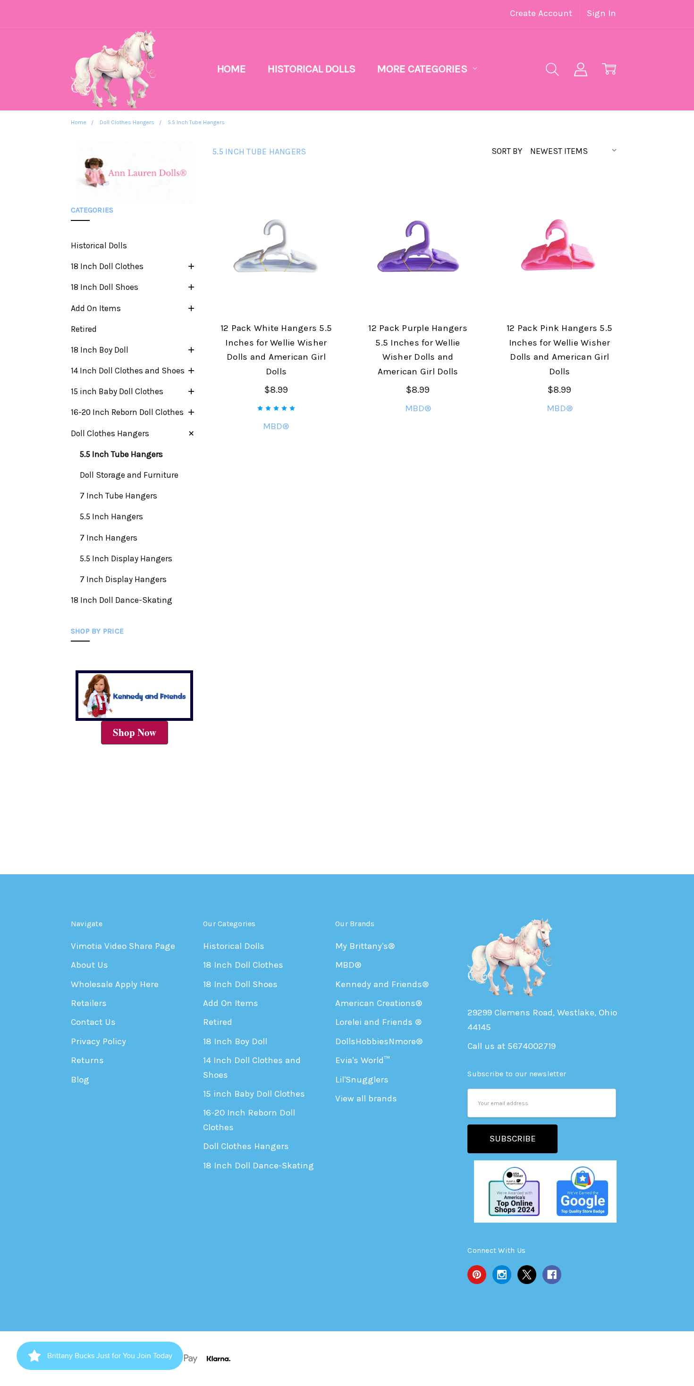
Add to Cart (276, 256)
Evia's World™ (362, 1060)
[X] (526, 1274)
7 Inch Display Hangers (123, 579)
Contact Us (93, 1022)
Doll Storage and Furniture (129, 475)
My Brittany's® (365, 946)
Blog (80, 1079)
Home (231, 68)
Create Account (541, 13)
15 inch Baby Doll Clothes (117, 391)
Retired (84, 329)
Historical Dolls (311, 68)
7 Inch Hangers (108, 537)
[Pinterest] (476, 1274)
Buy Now (276, 284)
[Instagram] (501, 1274)
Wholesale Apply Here (115, 984)
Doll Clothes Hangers (110, 433)
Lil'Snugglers (362, 1079)
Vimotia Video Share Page (123, 946)
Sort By (506, 151)
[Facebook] (551, 1274)
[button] (134, 172)
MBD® (348, 965)
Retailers (89, 1003)
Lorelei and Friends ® (378, 1022)
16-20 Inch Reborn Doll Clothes (127, 412)
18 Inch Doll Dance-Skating (121, 600)
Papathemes (597, 1358)
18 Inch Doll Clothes (107, 266)
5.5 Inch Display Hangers (126, 558)
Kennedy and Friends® (382, 984)
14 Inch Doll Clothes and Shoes (128, 370)
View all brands (366, 1098)
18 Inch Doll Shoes (104, 287)
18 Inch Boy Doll (99, 350)
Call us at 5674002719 (511, 1046)
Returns (87, 1060)
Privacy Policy (98, 1041)
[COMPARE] (318, 221)
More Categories (423, 68)
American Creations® (378, 1003)
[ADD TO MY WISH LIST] (318, 238)
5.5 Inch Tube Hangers (121, 454)
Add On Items (96, 308)
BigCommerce (505, 1358)
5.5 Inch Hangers (111, 516)
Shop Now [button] (134, 732)
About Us (89, 965)
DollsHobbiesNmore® (379, 1041)
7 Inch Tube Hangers (118, 495)
